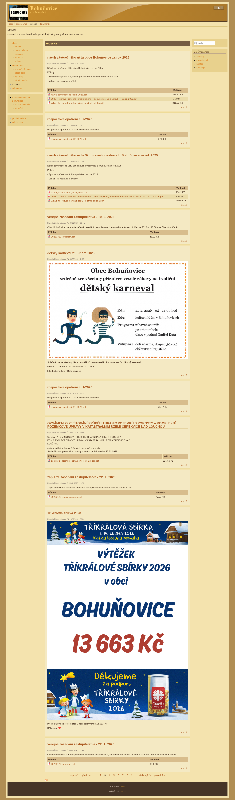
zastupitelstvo (21, 50)
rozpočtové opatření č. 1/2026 (69, 387)
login (123, 786)
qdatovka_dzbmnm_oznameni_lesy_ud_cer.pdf (75, 460)
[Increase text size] (222, 9)
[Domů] (18, 19)
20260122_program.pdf (63, 764)
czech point (20, 73)
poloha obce (17, 122)
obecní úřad (21, 24)
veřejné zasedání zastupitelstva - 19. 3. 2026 (80, 217)
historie (18, 47)
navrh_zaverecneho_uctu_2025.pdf (69, 94)
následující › (145, 775)
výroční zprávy (21, 80)
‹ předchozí (86, 775)
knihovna (19, 61)
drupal (123, 791)
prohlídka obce (19, 118)
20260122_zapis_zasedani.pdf (66, 497)
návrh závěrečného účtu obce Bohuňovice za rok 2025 (88, 57)
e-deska (33, 24)
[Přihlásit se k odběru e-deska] (46, 780)
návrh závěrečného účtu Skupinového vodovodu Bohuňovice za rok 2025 (102, 155)
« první (74, 775)
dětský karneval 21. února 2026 (70, 253)
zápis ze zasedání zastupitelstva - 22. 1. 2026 (81, 477)
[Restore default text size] (218, 9)
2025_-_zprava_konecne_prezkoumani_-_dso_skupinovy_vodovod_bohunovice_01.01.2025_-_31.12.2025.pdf (107, 196)
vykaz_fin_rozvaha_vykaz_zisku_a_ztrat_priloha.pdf (77, 103)
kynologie (200, 68)
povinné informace (23, 69)
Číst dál (184, 107)
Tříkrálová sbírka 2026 (64, 513)
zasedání (19, 54)
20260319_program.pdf (63, 236)
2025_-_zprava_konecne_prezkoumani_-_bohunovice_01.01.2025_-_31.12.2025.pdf (94, 99)
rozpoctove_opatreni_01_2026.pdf (68, 407)
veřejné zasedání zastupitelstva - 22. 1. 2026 (80, 744)
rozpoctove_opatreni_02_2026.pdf (68, 139)
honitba (199, 64)
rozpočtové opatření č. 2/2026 (69, 119)
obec (11, 24)
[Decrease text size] (215, 9)
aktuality (200, 57)
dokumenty (45, 24)
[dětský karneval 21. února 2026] (117, 358)
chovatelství (202, 60)
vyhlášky (19, 76)
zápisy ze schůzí (23, 104)
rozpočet (19, 57)
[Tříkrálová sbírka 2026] (117, 719)
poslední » (159, 775)
